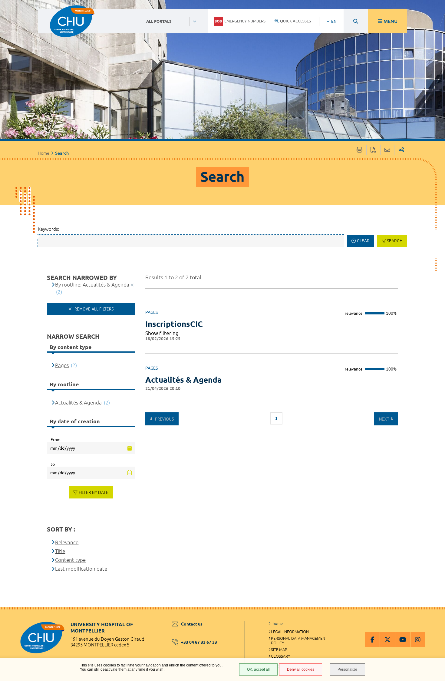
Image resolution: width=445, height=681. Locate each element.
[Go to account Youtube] (402, 639)
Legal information (290, 631)
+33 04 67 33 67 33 (199, 642)
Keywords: (48, 229)
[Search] (356, 21)
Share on (401, 150)
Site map (279, 649)
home (278, 623)
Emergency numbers (244, 21)
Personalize (347, 669)
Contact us (192, 624)
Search (395, 240)
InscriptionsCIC (174, 324)
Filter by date (93, 492)
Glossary (280, 656)
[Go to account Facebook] (372, 639)
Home (43, 153)
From (56, 439)
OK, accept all (258, 669)
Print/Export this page (359, 150)
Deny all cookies (300, 669)
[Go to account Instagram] (417, 639)
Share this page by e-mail (387, 150)
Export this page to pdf (373, 150)
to (53, 464)
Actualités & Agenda (183, 379)
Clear (363, 240)
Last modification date (81, 569)
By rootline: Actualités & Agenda (92, 284)
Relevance (66, 542)
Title (60, 551)
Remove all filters (93, 309)
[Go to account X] (387, 639)
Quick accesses (295, 21)
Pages (62, 365)
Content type (70, 560)
